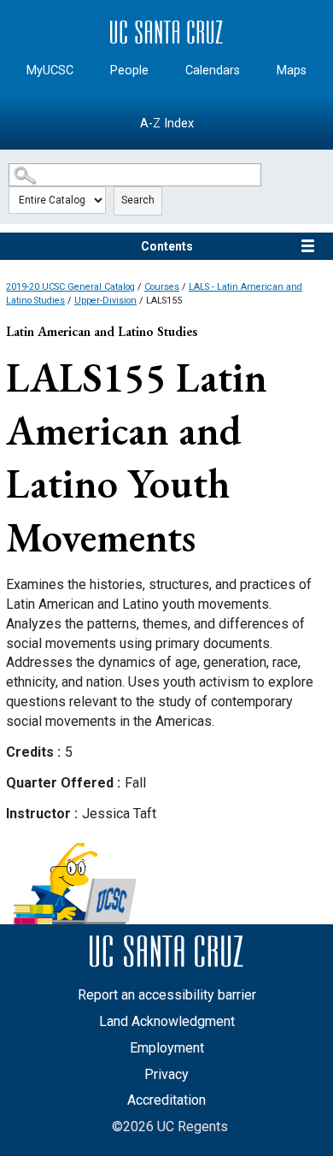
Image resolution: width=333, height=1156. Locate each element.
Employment (167, 1048)
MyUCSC (49, 70)
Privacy (166, 1074)
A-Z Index (167, 123)
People (129, 70)
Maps (292, 70)
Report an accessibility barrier (167, 995)
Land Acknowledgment (167, 1021)
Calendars (212, 70)
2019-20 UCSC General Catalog (70, 286)
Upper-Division (105, 300)
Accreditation (166, 1100)
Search (138, 200)
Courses (161, 286)
